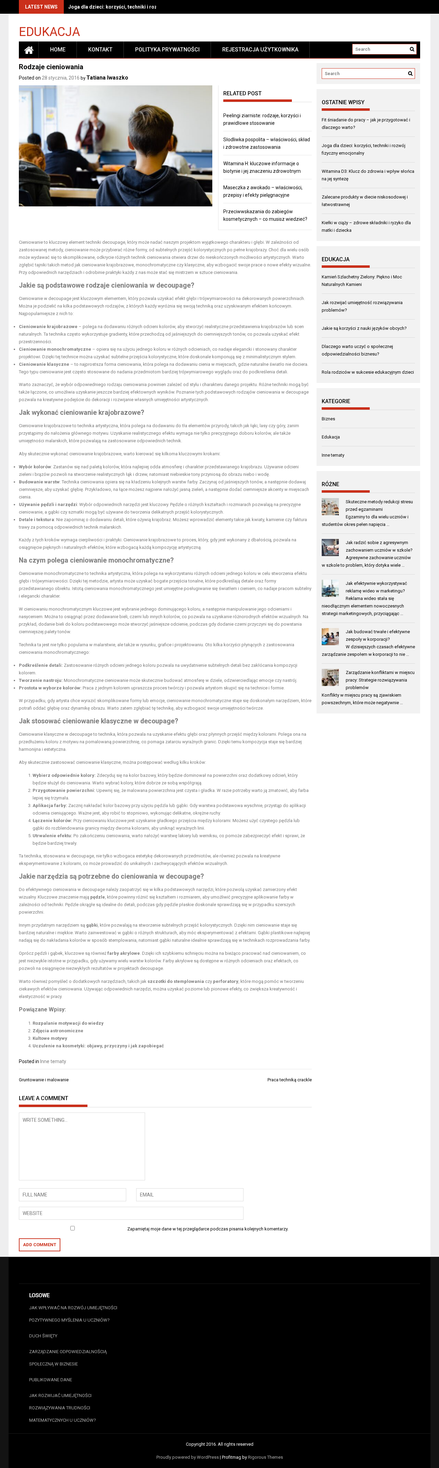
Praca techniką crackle (290, 1079)
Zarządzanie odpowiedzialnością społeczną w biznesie (68, 1358)
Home (58, 49)
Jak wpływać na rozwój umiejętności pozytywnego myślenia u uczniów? (73, 1314)
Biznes (328, 418)
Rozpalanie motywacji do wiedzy (68, 1023)
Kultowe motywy (50, 1038)
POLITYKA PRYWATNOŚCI (167, 49)
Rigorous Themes (265, 1457)
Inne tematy (53, 1061)
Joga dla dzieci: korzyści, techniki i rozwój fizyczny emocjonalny (141, 7)
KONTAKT (100, 49)
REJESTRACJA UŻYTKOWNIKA (260, 49)
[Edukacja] (29, 49)
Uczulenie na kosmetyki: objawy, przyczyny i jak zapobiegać (98, 1045)
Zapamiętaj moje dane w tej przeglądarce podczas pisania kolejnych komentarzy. (207, 1228)
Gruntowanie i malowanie (44, 1079)
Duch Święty (43, 1335)
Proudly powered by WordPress (187, 1457)
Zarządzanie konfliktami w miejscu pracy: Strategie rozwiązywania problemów (380, 680)
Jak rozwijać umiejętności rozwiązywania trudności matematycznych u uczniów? (62, 1408)
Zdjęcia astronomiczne (58, 1030)
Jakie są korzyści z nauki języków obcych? (364, 328)
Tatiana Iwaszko (107, 77)
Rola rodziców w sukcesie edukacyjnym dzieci (368, 372)
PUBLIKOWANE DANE (50, 1379)
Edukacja (49, 31)
